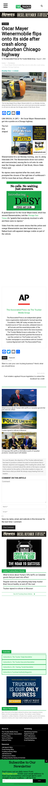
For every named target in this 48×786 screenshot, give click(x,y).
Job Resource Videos (9, 756)
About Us (5, 728)
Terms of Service (7, 738)
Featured (12, 358)
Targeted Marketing (30, 738)
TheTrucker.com (9, 773)
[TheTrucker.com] (22, 7)
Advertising (28, 728)
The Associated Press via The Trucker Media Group (19, 59)
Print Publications (29, 736)
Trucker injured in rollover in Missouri (14, 430)
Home (4, 63)
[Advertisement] (24, 261)
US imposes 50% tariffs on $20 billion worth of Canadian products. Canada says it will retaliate (21, 452)
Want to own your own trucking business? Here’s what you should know (22, 365)
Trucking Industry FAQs (9, 751)
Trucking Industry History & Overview (13, 758)
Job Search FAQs (7, 747)
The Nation (5, 23)
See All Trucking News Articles (23, 594)
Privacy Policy (6, 736)
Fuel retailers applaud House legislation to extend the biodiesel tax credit (24, 377)
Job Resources (7, 754)
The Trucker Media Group (10, 732)
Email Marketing (29, 740)
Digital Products (29, 734)
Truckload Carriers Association (12, 734)
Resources (5, 744)
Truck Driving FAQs (8, 749)
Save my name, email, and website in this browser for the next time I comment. (23, 520)
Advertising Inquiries (30, 732)
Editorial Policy (6, 740)
